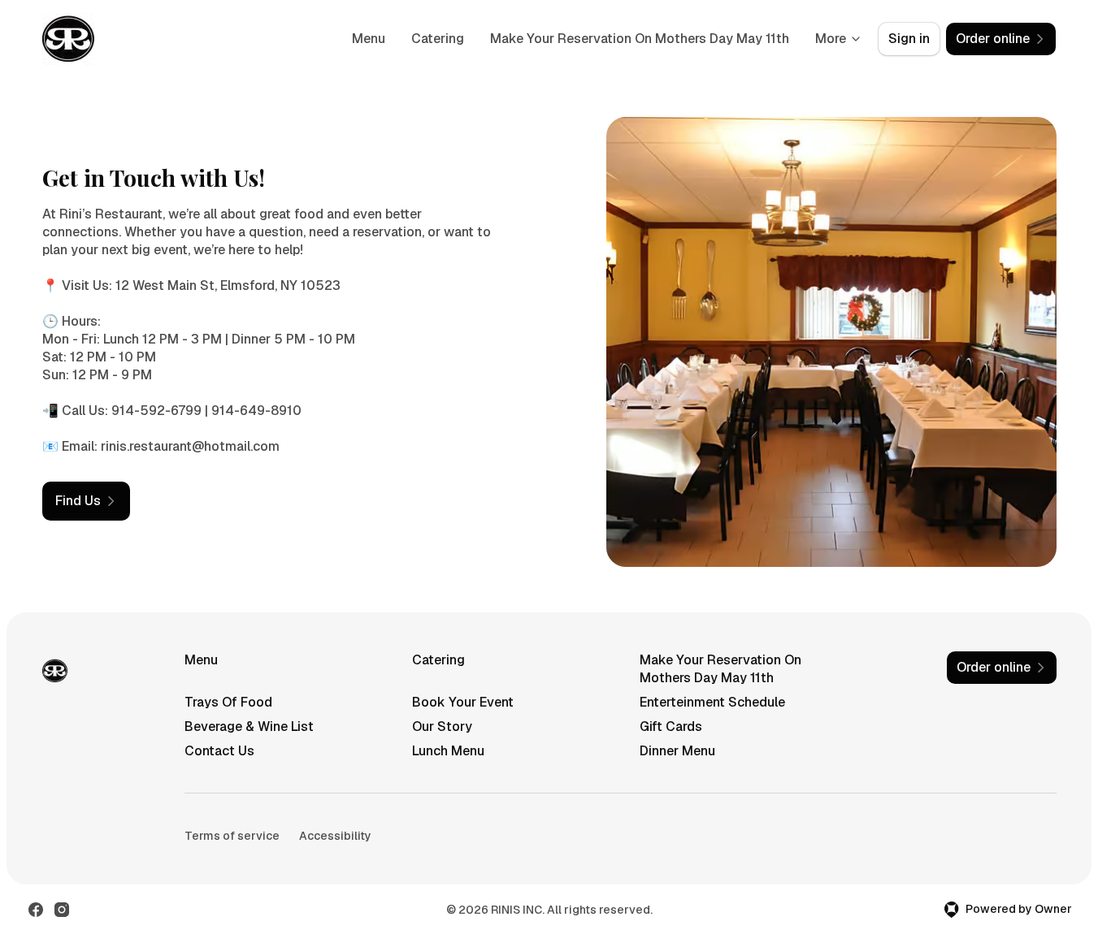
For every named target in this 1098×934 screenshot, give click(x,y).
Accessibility (335, 835)
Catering (437, 38)
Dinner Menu (677, 750)
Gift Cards (671, 726)
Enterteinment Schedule (712, 702)
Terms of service (232, 835)
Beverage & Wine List (249, 726)
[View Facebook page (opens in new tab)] (36, 909)
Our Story (442, 726)
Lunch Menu (448, 750)
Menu (368, 38)
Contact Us (219, 750)
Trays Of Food (228, 702)
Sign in (909, 38)
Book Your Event (463, 702)
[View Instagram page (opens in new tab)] (62, 909)
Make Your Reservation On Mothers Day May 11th (639, 38)
